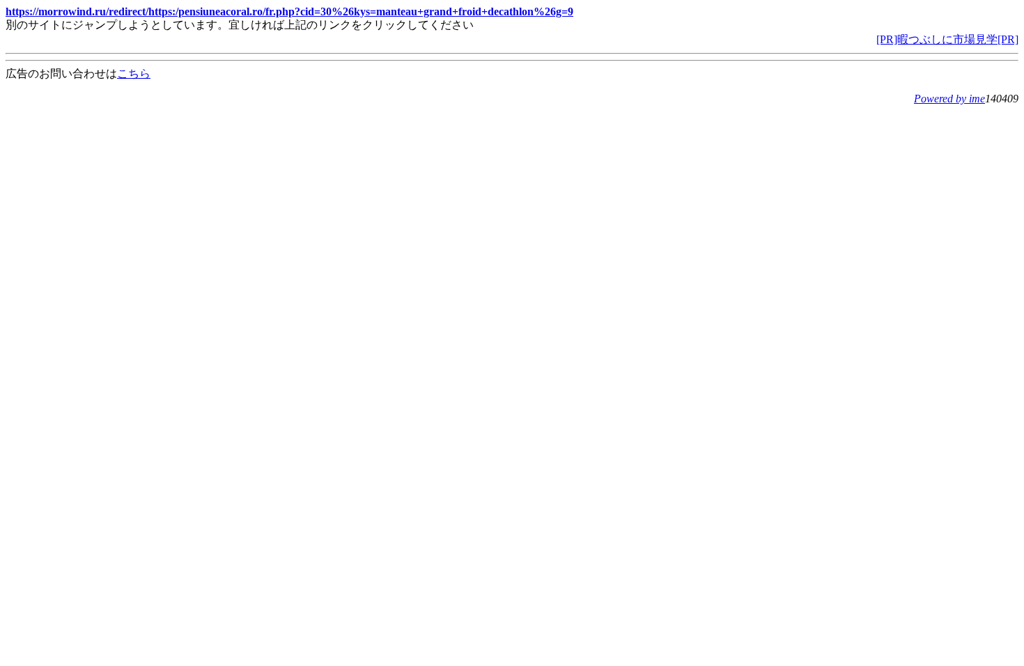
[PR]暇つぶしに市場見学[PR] (947, 39)
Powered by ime (949, 98)
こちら (133, 73)
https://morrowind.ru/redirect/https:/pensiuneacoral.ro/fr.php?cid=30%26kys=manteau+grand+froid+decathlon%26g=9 (289, 11)
